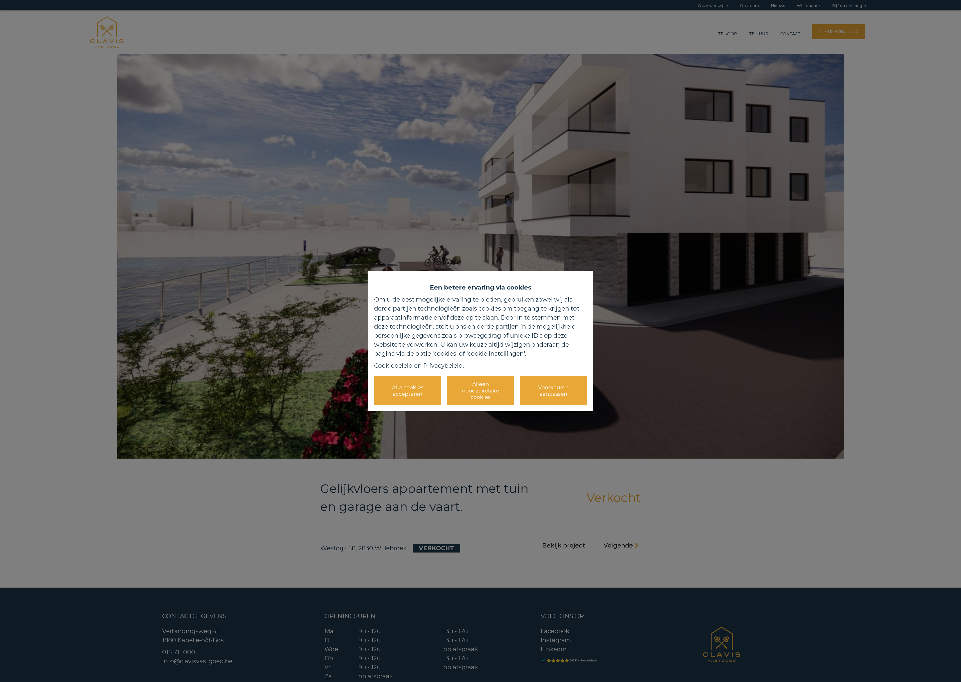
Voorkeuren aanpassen (553, 390)
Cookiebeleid (393, 365)
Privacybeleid (443, 365)
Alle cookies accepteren (407, 390)
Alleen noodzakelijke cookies (480, 390)
